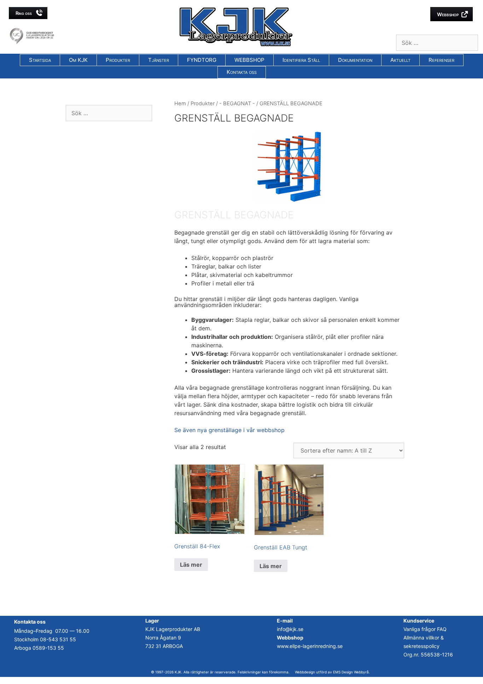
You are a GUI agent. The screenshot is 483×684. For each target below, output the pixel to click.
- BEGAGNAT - (237, 103)
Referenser (441, 60)
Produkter (118, 60)
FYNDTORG (201, 60)
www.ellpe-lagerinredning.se (310, 646)
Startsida (40, 60)
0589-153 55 (48, 648)
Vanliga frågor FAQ (425, 629)
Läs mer (191, 564)
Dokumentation (355, 60)
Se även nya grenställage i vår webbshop (229, 430)
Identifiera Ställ (301, 60)
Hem (180, 103)
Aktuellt (400, 60)
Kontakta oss (242, 72)
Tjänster (158, 60)
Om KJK (78, 60)
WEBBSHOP (249, 60)
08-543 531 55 (58, 639)
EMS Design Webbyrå (351, 672)
